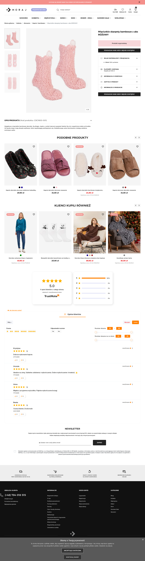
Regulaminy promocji (53, 525)
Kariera (49, 512)
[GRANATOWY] (53, 255)
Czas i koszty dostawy (53, 509)
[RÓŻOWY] (22, 187)
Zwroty (49, 506)
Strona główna (9, 23)
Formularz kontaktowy (11, 501)
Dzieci (112, 504)
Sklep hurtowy (51, 522)
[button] (130, 10)
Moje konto (82, 501)
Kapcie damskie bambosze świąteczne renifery (55, 190)
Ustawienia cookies (53, 527)
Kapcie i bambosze (38, 23)
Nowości (113, 512)
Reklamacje (50, 514)
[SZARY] (88, 187)
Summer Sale (115, 509)
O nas (49, 498)
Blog (112, 495)
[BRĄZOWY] (91, 187)
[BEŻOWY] (55, 255)
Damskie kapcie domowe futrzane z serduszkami (124, 190)
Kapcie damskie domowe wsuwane (20, 190)
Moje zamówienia (84, 504)
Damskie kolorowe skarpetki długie (124, 258)
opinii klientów (52, 289)
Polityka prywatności (53, 501)
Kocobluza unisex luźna (89, 258)
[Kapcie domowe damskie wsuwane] (89, 164)
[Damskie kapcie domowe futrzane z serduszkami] (124, 164)
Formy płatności (52, 504)
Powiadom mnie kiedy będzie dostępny (119, 50)
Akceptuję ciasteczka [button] (72, 550)
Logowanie (82, 495)
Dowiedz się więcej (105, 546)
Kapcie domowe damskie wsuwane (89, 190)
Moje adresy (82, 506)
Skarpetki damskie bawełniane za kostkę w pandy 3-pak (20, 258)
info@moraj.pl (8, 498)
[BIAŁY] (55, 187)
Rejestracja (82, 498)
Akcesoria (27, 23)
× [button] (143, 539)
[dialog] (72, 549)
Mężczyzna (114, 501)
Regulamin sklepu (52, 495)
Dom (112, 506)
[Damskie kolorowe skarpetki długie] (124, 232)
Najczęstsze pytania (10, 504)
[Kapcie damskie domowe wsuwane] (20, 164)
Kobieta (18, 23)
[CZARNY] (19, 187)
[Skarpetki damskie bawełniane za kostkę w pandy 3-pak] (20, 232)
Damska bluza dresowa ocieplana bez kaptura (55, 258)
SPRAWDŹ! (88, 2)
